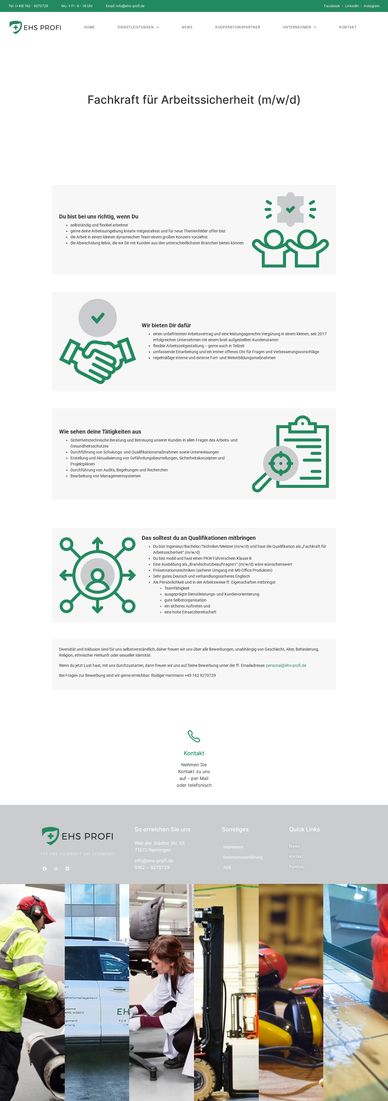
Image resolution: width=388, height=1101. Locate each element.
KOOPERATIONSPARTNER (237, 27)
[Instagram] (56, 869)
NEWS (187, 27)
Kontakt (194, 753)
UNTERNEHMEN (297, 27)
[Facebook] (45, 869)
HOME (89, 27)
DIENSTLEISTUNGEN (136, 27)
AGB (227, 867)
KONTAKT (348, 27)
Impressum (233, 847)
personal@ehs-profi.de (286, 665)
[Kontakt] (194, 736)
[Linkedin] (67, 869)
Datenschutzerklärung (242, 857)
